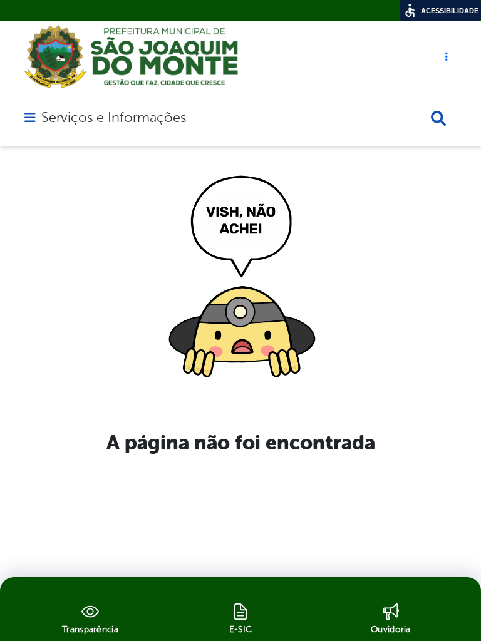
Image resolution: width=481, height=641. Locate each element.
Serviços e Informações (113, 117)
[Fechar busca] (438, 118)
